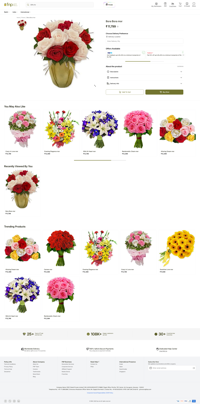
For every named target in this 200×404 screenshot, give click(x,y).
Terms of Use (8, 369)
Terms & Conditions (10, 364)
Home (19, 18)
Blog (34, 376)
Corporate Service (67, 366)
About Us (35, 364)
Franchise (65, 374)
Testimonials (36, 371)
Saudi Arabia (123, 369)
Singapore (122, 371)
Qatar (121, 366)
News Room (36, 374)
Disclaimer (7, 371)
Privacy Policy (8, 366)
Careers (35, 369)
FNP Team (36, 366)
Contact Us (94, 364)
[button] (6, 12)
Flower (23, 18)
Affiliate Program (67, 369)
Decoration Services (68, 364)
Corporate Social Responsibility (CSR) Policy (100, 393)
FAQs (92, 366)
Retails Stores (66, 371)
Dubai (121, 364)
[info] (118, 26)
